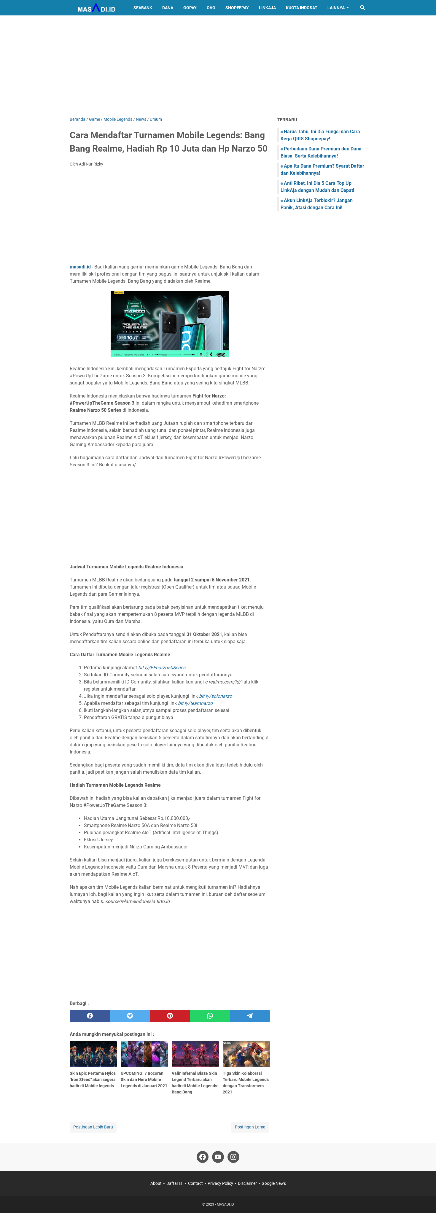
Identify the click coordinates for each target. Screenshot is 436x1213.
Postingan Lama (250, 1127)
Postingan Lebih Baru (93, 1127)
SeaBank (142, 7)
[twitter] (130, 1016)
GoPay (190, 7)
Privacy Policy (220, 1183)
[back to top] (424, 1200)
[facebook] (90, 1016)
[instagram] (233, 1157)
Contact (195, 1183)
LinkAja (267, 7)
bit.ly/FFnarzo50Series (161, 667)
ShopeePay (237, 7)
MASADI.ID (225, 1204)
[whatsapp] (210, 1016)
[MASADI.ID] (96, 7)
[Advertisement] (218, 65)
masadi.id (80, 267)
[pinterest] (170, 1016)
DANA (167, 7)
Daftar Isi (174, 1183)
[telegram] (250, 1016)
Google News (274, 1183)
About (156, 1183)
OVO (211, 7)
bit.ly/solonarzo (215, 696)
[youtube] (218, 1157)
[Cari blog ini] (362, 7)
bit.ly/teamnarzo (195, 703)
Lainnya (336, 7)
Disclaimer (247, 1183)
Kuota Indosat (301, 7)
